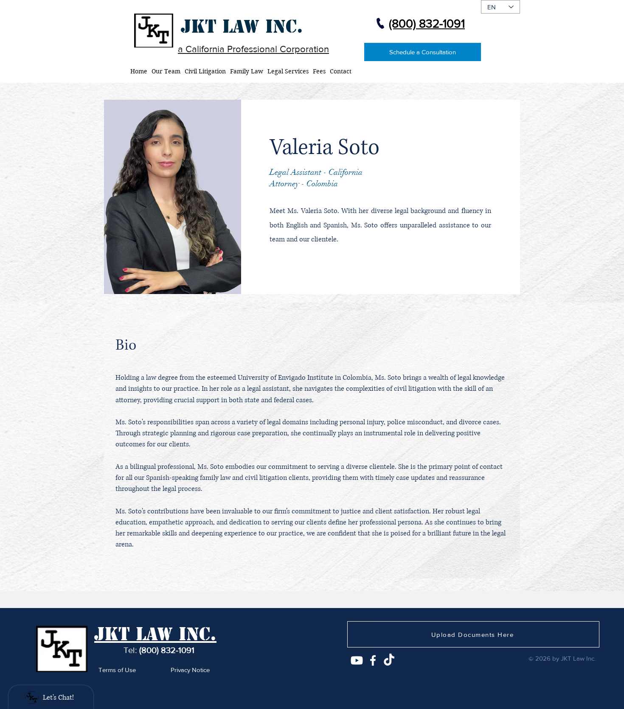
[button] (246, 71)
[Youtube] (357, 660)
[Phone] (380, 23)
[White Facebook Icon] (373, 660)
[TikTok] (389, 660)
